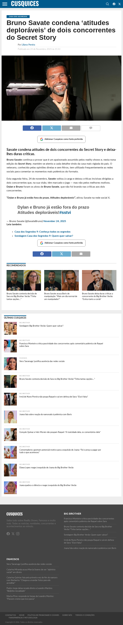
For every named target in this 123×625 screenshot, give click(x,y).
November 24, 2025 (54, 221)
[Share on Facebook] (32, 126)
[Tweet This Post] (51, 126)
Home (21, 615)
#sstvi (65, 212)
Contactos (10, 615)
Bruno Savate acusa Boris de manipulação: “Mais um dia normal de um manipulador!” (60, 296)
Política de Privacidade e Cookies (43, 615)
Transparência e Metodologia (22, 618)
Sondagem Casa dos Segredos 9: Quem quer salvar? (44, 236)
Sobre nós (67, 615)
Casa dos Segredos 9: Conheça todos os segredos (42, 231)
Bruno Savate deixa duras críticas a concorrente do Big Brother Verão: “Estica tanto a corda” (97, 296)
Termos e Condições (84, 615)
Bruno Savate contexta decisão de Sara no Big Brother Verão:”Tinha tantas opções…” (22, 296)
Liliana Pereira (28, 45)
